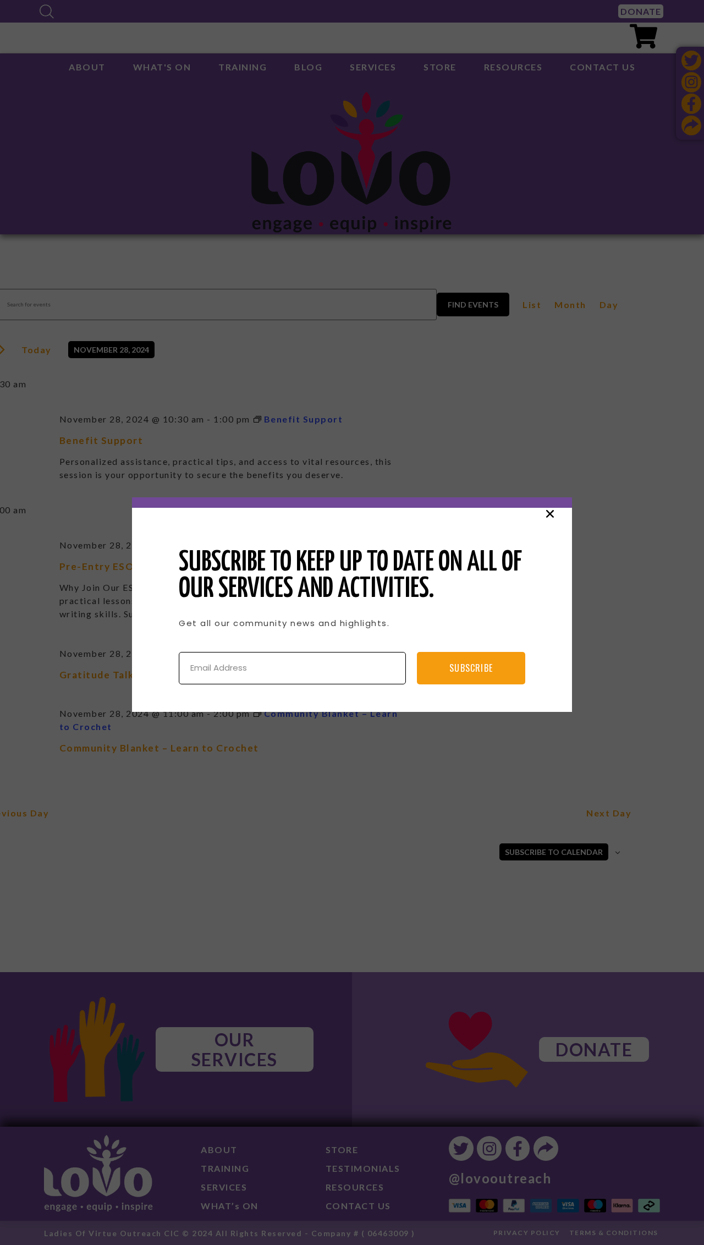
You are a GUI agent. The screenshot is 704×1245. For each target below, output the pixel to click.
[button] (550, 513)
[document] (352, 622)
